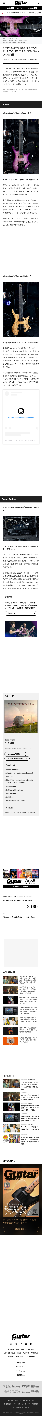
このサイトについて (23, 1404)
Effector (5, 40)
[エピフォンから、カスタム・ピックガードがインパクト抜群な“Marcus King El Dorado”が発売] (11, 1096)
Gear (17, 39)
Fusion (5, 42)
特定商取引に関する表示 (21, 1407)
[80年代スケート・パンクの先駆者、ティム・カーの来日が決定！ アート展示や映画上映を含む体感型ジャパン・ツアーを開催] (11, 1138)
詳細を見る (21, 1229)
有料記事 (31, 12)
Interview (31, 1080)
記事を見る (12, 613)
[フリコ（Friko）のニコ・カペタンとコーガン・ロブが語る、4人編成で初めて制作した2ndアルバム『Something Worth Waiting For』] (11, 1083)
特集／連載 (20, 1349)
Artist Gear (29, 900)
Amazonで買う (14, 754)
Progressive (21, 42)
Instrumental (12, 42)
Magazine (10, 1161)
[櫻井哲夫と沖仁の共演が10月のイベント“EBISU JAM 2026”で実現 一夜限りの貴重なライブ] (11, 1107)
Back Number (21, 1367)
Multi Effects (23, 40)
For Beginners (21, 1371)
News (30, 1103)
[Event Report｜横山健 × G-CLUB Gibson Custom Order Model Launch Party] (11, 1128)
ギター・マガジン (8, 39)
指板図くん (21, 1375)
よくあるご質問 (13, 1400)
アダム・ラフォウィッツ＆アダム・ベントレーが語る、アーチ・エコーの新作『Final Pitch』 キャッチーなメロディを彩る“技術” (21, 605)
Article (30, 1124)
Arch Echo (21, 900)
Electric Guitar (13, 40)
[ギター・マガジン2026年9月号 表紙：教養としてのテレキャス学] (21, 1215)
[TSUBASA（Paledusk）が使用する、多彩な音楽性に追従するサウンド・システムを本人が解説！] (11, 1117)
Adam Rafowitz (11, 900)
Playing (26, 1353)
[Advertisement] (21, 250)
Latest (9, 1076)
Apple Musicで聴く (16, 758)
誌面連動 (11, 1356)
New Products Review (25, 1356)
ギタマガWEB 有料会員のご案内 (15, 12)
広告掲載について (10, 1404)
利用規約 (35, 1404)
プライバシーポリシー (27, 1400)
